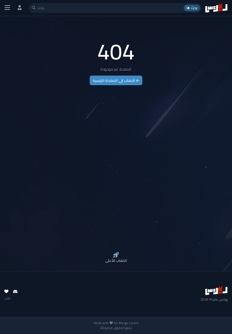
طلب (7, 298)
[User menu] (19, 7)
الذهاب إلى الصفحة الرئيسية (114, 80)
